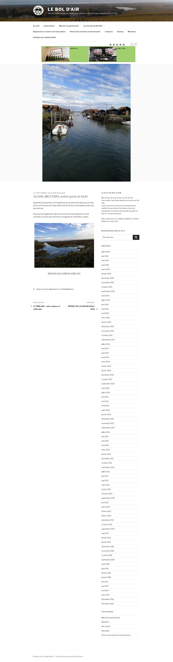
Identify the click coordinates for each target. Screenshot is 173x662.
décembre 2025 (107, 278)
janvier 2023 (106, 414)
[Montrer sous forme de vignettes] (64, 273)
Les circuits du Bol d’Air (93, 26)
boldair (61, 193)
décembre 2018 (107, 547)
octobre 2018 (106, 555)
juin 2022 (104, 436)
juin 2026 (105, 256)
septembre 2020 (108, 498)
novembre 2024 (107, 331)
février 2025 (106, 322)
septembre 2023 (108, 384)
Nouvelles (105, 631)
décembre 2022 (107, 419)
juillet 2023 (105, 392)
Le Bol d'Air (63, 9)
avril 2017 (105, 591)
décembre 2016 (107, 599)
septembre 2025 (108, 291)
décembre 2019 (107, 520)
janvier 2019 (106, 542)
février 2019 (106, 538)
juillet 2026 (105, 252)
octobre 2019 (106, 525)
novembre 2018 (107, 551)
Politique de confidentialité (44, 37)
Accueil (36, 26)
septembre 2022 (108, 428)
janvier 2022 (106, 454)
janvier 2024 (106, 370)
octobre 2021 (106, 463)
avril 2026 (105, 265)
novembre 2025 (107, 282)
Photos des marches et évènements (85, 32)
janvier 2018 (106, 577)
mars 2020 (105, 507)
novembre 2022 (107, 423)
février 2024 (106, 366)
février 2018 (106, 573)
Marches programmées (69, 26)
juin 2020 (105, 503)
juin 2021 (104, 476)
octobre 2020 (106, 494)
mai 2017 (104, 586)
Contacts (109, 32)
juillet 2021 (105, 472)
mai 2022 (105, 441)
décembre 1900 (107, 604)
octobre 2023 (106, 379)
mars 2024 (105, 362)
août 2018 (105, 564)
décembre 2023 (107, 375)
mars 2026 (105, 269)
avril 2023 (105, 406)
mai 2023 (105, 401)
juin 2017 (104, 582)
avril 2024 (105, 357)
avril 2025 (105, 313)
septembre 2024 (108, 340)
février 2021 (106, 489)
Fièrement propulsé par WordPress (69, 656)
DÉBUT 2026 (121, 48)
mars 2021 (105, 485)
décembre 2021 (107, 458)
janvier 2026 (106, 274)
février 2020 (106, 511)
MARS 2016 (73, 48)
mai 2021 (104, 480)
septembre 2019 (108, 529)
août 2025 (105, 296)
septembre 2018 (108, 560)
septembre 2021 (107, 467)
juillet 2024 (105, 344)
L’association (49, 26)
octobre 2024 (106, 335)
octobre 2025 (106, 287)
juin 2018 (104, 569)
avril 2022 (105, 445)
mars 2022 (105, 450)
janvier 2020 (106, 516)
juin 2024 (105, 348)
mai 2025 (105, 309)
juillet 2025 (105, 300)
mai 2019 (105, 533)
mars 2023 (105, 410)
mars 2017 (105, 595)
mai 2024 (105, 353)
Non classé (105, 626)
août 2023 (105, 388)
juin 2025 (105, 304)
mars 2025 (105, 318)
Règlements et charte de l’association (49, 32)
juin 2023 (104, 397)
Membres (132, 32)
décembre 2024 (107, 326)
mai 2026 (105, 260)
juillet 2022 (105, 432)
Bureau (120, 32)
